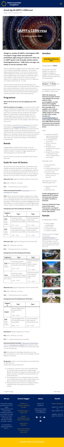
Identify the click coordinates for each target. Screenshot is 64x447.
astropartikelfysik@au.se (20, 127)
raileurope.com (26, 343)
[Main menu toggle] (60, 3)
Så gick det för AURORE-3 (23, 424)
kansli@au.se (59, 403)
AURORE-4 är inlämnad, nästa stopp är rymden (23, 405)
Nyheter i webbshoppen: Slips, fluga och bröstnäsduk (23, 418)
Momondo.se (25, 190)
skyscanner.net (8, 192)
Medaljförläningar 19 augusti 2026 (23, 411)
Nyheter (6, 13)
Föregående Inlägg (8, 391)
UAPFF (9, 13)
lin (7, 428)
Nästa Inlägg (57, 391)
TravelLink (15, 192)
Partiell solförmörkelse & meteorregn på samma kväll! (23, 430)
